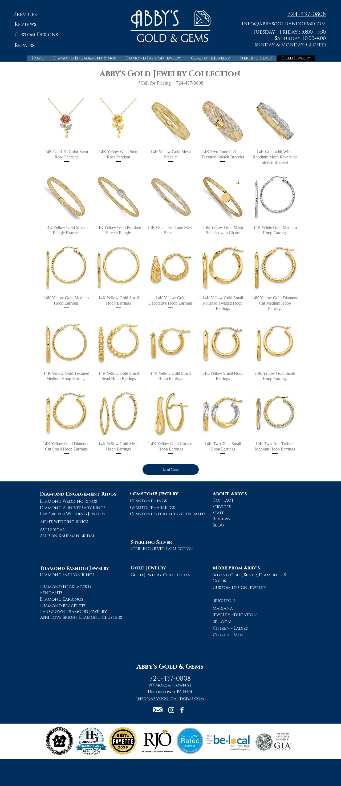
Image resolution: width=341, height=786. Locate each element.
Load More (171, 469)
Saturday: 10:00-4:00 (300, 38)
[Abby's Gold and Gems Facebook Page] (182, 710)
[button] (284, 23)
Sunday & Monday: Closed (290, 45)
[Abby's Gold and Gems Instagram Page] (171, 710)
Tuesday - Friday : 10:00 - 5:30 (289, 32)
